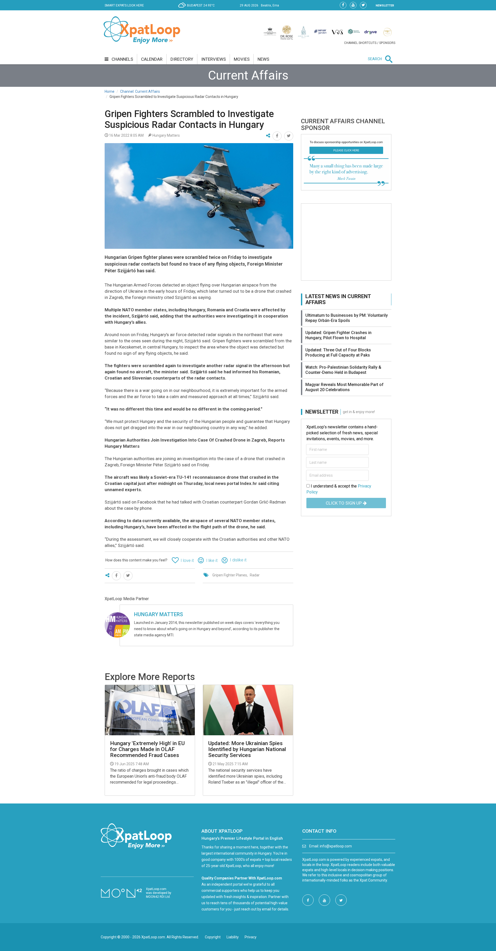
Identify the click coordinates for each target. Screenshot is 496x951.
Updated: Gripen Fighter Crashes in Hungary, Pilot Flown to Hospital (338, 335)
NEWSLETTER (385, 5)
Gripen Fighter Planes (229, 575)
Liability (233, 937)
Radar (255, 575)
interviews (213, 59)
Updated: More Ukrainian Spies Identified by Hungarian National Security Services (247, 749)
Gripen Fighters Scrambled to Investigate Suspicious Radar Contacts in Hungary (189, 119)
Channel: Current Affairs (140, 91)
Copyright (213, 937)
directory (182, 59)
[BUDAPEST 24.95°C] (197, 9)
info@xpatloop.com (336, 846)
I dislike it (238, 560)
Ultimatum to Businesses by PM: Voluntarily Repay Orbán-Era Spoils (346, 318)
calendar (151, 59)
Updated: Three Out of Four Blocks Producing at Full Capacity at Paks (338, 352)
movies (242, 59)
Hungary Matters (158, 614)
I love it (187, 560)
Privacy (251, 937)
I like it (212, 560)
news (263, 59)
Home (109, 91)
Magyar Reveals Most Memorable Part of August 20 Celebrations (344, 387)
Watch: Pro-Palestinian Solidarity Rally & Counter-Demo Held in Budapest (343, 370)
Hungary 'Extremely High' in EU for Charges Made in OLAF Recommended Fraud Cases (147, 749)
